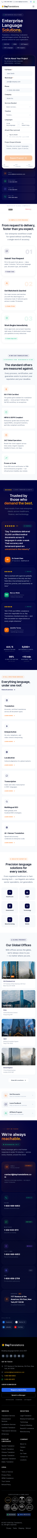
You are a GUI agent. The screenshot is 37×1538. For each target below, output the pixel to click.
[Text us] (31, 1)
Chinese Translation (8, 1452)
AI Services (5, 1434)
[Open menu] (33, 6)
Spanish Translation (8, 1446)
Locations (23, 1460)
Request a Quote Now (18, 1390)
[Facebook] (3, 1356)
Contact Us (24, 1456)
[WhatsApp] (22, 1356)
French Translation (8, 1449)
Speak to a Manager (18, 1395)
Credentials (18, 1399)
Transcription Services (9, 1431)
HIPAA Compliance (8, 1478)
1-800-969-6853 (10, 1376)
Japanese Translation (9, 1458)
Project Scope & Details (13, 142)
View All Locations (17, 1080)
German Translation (8, 1455)
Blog (21, 1450)
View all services (7, 689)
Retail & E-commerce (27, 1428)
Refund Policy (6, 1484)
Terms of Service (7, 1472)
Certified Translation (8, 1427)
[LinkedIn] (11, 1356)
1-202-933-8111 (9, 1379)
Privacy (8, 1528)
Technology (24, 1422)
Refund (28, 1528)
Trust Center (6, 1481)
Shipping (21, 1528)
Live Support (27, 1399)
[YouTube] (19, 1356)
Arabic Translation (7, 1462)
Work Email (9, 78)
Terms (15, 1528)
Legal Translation (25, 1415)
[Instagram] (15, 1356)
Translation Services (8, 1415)
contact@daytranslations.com (14, 1372)
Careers (22, 1447)
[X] (7, 1356)
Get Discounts (10, 1399)
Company (8, 94)
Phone (7, 86)
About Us (23, 1444)
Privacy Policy (6, 1475)
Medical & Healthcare (27, 1419)
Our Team (23, 1453)
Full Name (8, 69)
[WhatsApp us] (34, 1)
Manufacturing (25, 1431)
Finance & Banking (26, 1425)
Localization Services (9, 1424)
